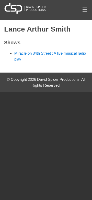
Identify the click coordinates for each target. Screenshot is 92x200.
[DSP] (25, 8)
